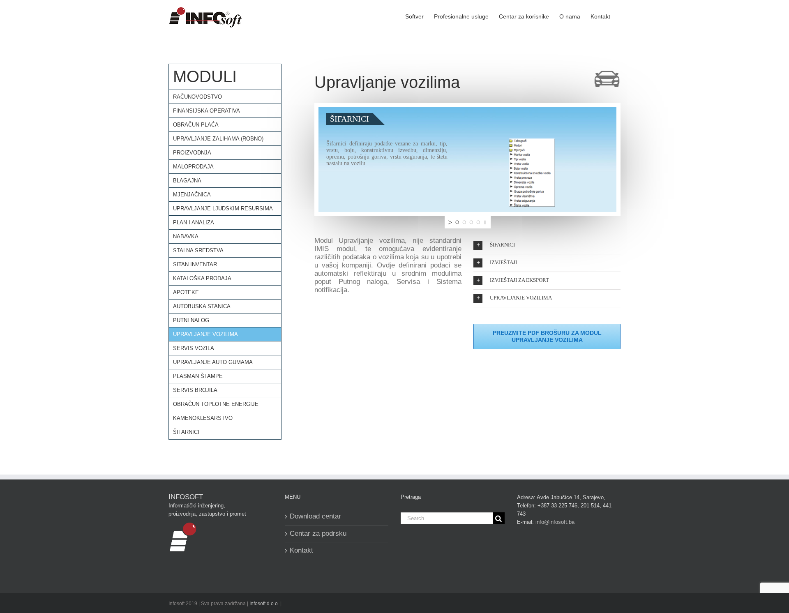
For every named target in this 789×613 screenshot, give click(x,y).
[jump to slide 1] (457, 222)
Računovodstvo (197, 97)
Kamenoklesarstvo (203, 418)
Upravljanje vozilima (205, 334)
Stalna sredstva (198, 250)
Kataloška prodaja (202, 278)
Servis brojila (195, 390)
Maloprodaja (193, 167)
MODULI (205, 76)
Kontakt (301, 550)
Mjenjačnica (192, 194)
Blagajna (187, 180)
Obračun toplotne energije (215, 404)
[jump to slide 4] (478, 222)
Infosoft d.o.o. (264, 603)
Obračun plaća (196, 125)
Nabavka (185, 236)
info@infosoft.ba (554, 522)
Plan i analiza (193, 222)
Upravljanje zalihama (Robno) (218, 139)
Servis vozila (193, 348)
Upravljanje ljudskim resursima (223, 208)
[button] (547, 245)
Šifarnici (186, 432)
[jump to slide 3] (471, 222)
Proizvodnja (192, 153)
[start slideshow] (449, 222)
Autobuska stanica (202, 306)
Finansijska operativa (206, 111)
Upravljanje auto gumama (213, 362)
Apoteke (186, 292)
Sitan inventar (195, 264)
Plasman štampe (198, 376)
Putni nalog (191, 320)
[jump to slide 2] (464, 222)
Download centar (315, 516)
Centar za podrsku (318, 533)
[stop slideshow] (486, 222)
